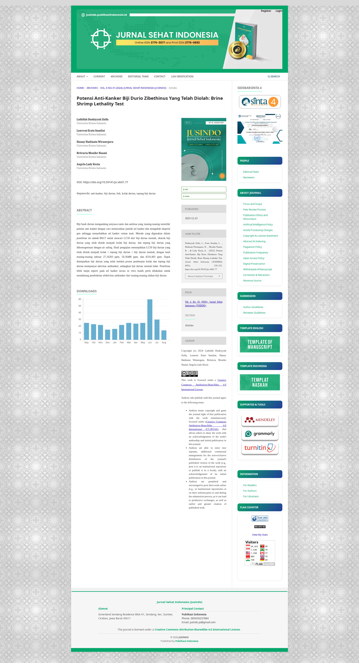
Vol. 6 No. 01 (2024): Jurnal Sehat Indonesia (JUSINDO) (133, 88)
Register (266, 11)
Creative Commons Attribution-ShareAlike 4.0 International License (203, 385)
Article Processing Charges (258, 230)
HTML (187, 196)
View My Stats (260, 534)
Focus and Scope (252, 204)
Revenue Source (252, 280)
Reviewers (248, 177)
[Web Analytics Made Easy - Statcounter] (260, 527)
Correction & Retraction (256, 275)
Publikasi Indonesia (186, 641)
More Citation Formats (200, 276)
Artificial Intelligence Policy (258, 224)
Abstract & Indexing (254, 241)
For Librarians (251, 496)
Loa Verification (182, 76)
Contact (159, 76)
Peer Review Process (254, 209)
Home (80, 88)
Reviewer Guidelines (254, 312)
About (81, 76)
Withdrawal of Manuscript (257, 269)
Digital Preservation (254, 263)
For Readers (250, 485)
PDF (186, 189)
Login (279, 11)
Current (99, 76)
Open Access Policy (253, 258)
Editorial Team (138, 76)
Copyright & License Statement (260, 235)
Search (275, 76)
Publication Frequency (255, 252)
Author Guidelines (253, 307)
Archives (116, 76)
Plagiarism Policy (252, 247)
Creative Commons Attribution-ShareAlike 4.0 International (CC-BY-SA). (207, 425)
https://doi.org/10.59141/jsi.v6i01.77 (105, 182)
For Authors (250, 490)
